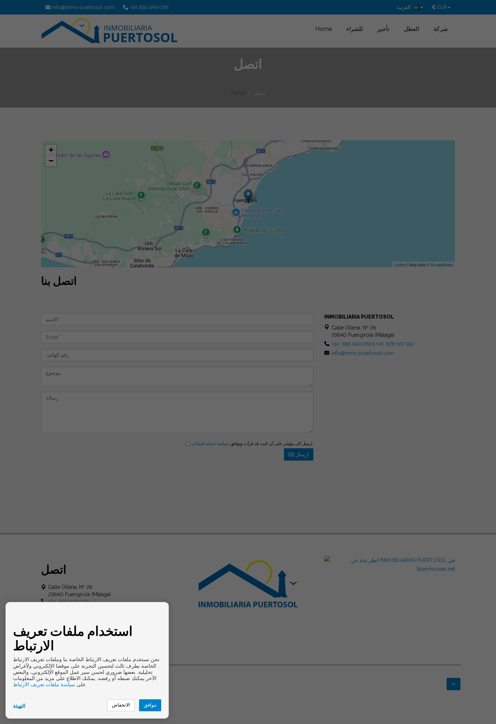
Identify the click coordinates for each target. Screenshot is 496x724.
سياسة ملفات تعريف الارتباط (44, 684)
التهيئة (19, 706)
